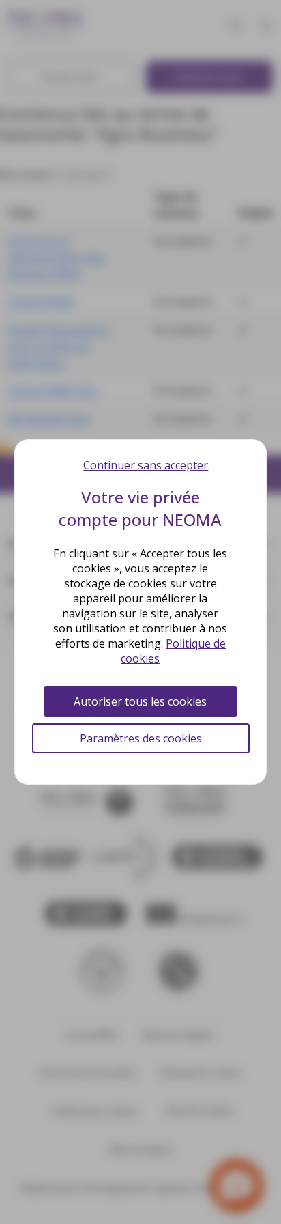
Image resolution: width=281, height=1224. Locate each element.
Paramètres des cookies (141, 738)
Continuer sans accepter (145, 465)
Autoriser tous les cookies (140, 701)
